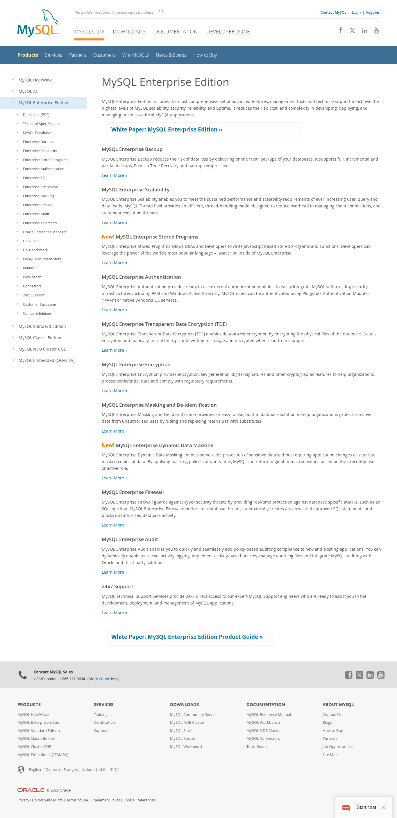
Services (103, 704)
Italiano (88, 769)
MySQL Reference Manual (268, 714)
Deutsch (53, 769)
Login (356, 12)
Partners (330, 738)
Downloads (129, 31)
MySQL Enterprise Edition (39, 722)
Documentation (176, 31)
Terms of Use (77, 800)
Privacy (23, 800)
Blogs (327, 722)
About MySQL (338, 704)
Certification (104, 722)
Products (29, 704)
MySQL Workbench (186, 746)
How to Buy (333, 730)
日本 (102, 769)
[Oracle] (30, 790)
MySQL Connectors (263, 738)
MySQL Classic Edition (36, 738)
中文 (113, 769)
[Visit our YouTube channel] (374, 32)
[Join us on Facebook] (338, 32)
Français (71, 769)
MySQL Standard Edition (38, 730)
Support (101, 730)
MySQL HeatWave (33, 714)
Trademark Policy (106, 800)
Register (373, 12)
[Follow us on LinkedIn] (362, 32)
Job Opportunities (338, 746)
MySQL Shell (181, 730)
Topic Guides (257, 746)
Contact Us (332, 714)
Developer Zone (228, 31)
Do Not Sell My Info (47, 800)
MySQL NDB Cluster (187, 722)
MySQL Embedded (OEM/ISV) (42, 754)
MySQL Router (182, 738)
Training (101, 714)
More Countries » (103, 678)
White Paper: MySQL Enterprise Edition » (166, 129)
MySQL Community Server (193, 714)
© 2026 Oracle (59, 790)
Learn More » (114, 175)
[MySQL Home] (38, 23)
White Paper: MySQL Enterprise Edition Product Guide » (187, 637)
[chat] (346, 807)
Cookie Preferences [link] (139, 800)
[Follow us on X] (350, 32)
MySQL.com (89, 31)
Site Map (330, 754)
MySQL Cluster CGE (34, 746)
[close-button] (383, 807)
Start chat (366, 807)
